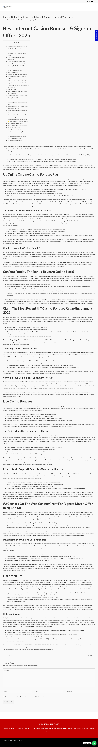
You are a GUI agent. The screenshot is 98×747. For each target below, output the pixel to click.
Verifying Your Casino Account (15, 70)
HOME (61, 7)
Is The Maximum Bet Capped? (15, 140)
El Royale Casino (12, 89)
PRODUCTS (68, 7)
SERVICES (75, 7)
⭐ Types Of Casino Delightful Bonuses (18, 121)
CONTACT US (90, 7)
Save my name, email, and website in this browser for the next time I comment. (24, 697)
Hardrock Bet (11, 87)
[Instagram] (89, 1)
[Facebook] (87, 1)
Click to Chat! (87, 743)
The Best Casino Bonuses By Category (17, 74)
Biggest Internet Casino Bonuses (16, 129)
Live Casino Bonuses (13, 72)
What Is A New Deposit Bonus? (16, 123)
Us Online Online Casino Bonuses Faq (17, 46)
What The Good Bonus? (14, 127)
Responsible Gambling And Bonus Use (17, 119)
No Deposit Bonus (12, 100)
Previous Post (7, 655)
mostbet (79, 185)
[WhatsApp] (94, 1)
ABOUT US (82, 7)
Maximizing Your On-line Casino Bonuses (18, 85)
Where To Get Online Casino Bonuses (17, 125)
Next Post (91, 655)
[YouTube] (92, 1)
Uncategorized (16, 19)
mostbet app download (12, 225)
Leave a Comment (7, 19)
